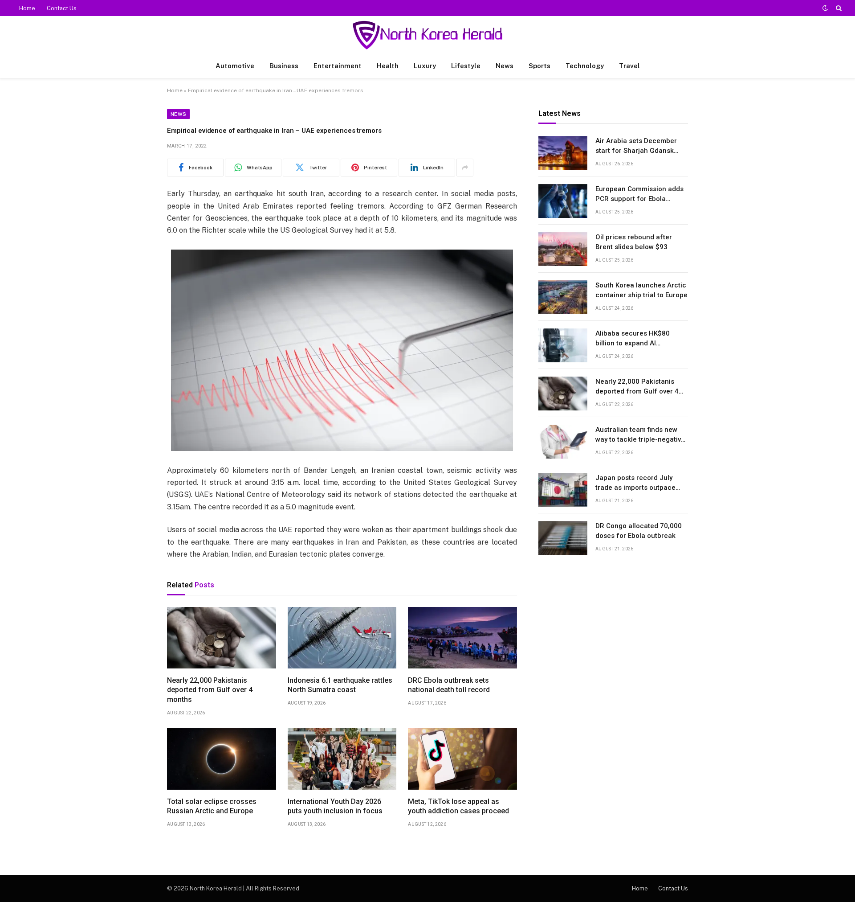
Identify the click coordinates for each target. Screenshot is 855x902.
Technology (585, 66)
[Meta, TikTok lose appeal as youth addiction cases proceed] (462, 759)
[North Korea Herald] (427, 35)
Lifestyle (465, 66)
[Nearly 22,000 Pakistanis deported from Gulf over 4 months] (221, 637)
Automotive (235, 66)
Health (388, 66)
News (504, 66)
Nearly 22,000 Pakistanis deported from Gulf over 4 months (209, 690)
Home (27, 8)
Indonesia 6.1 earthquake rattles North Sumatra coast (340, 685)
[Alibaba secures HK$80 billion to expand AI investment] (562, 345)
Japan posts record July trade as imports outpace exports (635, 483)
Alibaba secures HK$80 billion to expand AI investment (632, 339)
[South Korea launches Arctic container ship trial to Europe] (562, 297)
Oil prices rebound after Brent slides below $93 (633, 242)
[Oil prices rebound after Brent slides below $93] (562, 249)
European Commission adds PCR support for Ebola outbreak (639, 194)
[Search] (838, 8)
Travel (629, 66)
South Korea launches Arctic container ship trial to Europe (641, 290)
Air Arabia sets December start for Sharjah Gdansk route (636, 146)
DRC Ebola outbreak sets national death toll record (449, 685)
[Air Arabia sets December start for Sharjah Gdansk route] (562, 153)
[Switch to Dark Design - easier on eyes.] (825, 8)
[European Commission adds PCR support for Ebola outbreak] (562, 201)
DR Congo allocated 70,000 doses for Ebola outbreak (638, 531)
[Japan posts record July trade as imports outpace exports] (562, 490)
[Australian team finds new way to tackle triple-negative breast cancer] (562, 442)
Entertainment (338, 66)
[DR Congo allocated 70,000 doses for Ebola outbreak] (562, 538)
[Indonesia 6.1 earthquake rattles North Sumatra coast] (342, 637)
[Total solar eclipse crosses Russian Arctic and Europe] (221, 759)
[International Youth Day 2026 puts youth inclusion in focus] (342, 759)
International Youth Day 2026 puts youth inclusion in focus (335, 806)
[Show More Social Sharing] (464, 167)
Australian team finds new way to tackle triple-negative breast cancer (640, 435)
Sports (539, 66)
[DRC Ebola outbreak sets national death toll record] (462, 637)
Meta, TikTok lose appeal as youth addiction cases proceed (458, 806)
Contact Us (62, 8)
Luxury (425, 66)
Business (283, 66)
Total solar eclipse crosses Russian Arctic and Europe (211, 806)
